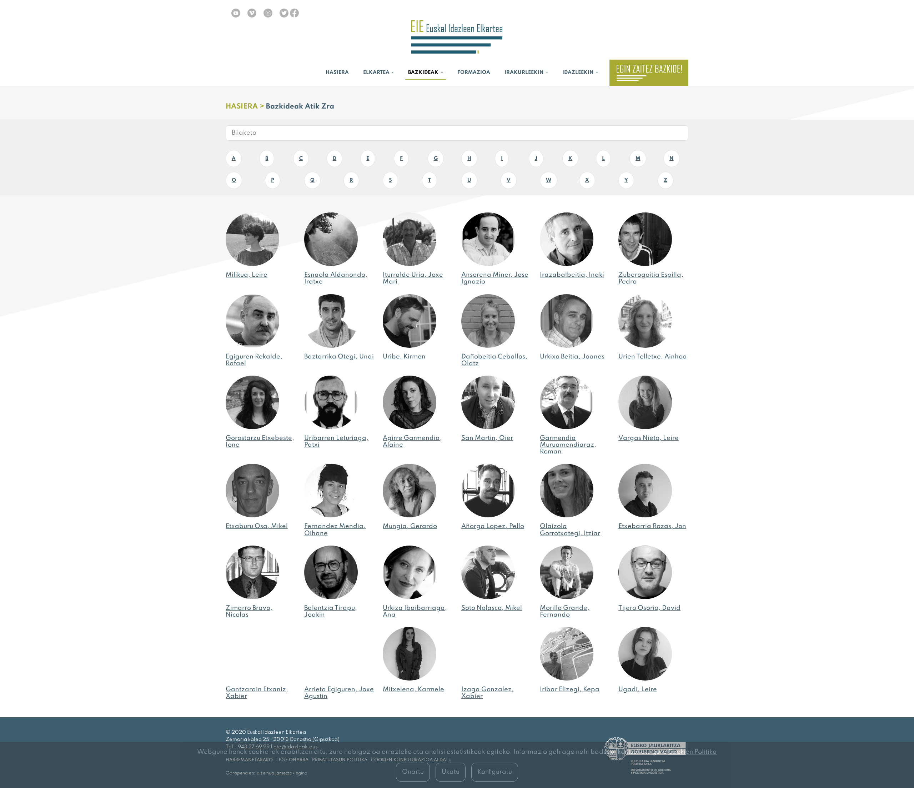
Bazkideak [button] (424, 72)
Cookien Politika (692, 752)
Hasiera (337, 72)
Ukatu (450, 772)
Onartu (413, 772)
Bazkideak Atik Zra (300, 106)
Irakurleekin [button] (524, 72)
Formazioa (473, 72)
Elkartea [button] (377, 72)
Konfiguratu (494, 772)
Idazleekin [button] (578, 72)
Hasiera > (246, 106)
